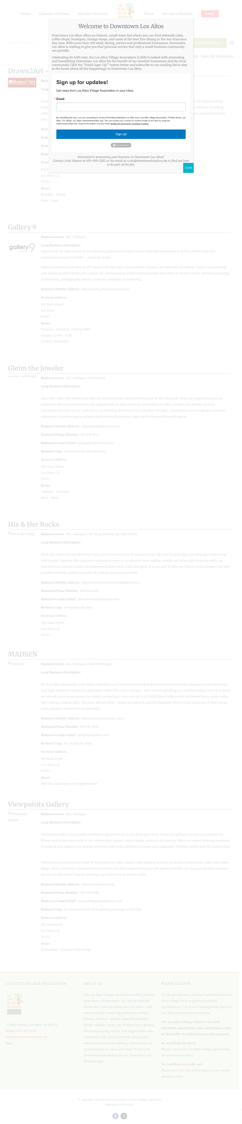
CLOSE (188, 167)
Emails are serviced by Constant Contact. (130, 123)
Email (60, 98)
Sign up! (121, 134)
